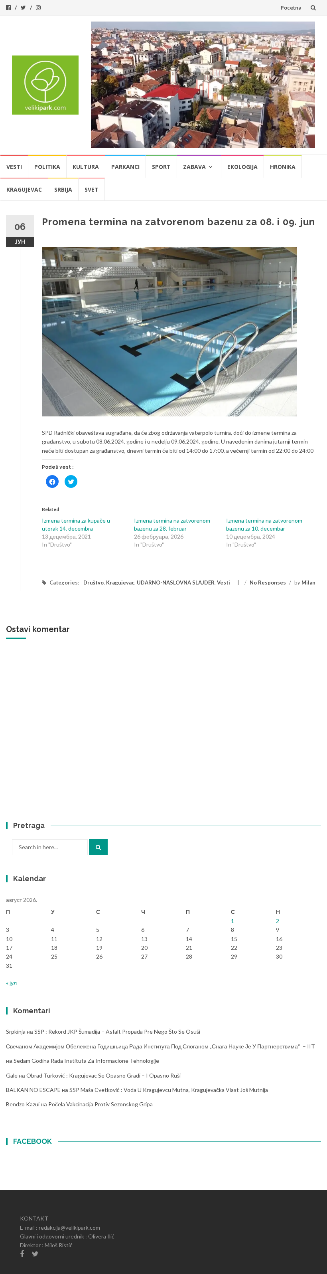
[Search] (98, 847)
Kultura (86, 166)
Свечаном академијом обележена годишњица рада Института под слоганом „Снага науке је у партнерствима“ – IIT (160, 1046)
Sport (161, 166)
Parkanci (125, 166)
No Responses (268, 582)
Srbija (63, 189)
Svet (91, 189)
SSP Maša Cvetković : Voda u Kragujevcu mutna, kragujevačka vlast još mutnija (168, 1089)
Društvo (93, 582)
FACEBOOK (32, 1141)
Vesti (14, 166)
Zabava (194, 166)
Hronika (282, 166)
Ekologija (242, 166)
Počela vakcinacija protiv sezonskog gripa (100, 1104)
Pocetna (291, 7)
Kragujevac (24, 189)
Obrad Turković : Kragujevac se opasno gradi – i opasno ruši (103, 1075)
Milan (308, 582)
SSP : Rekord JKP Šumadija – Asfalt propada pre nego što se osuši (117, 1031)
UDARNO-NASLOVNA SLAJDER (176, 582)
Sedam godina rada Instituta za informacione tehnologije (86, 1060)
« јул (11, 982)
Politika (47, 166)
